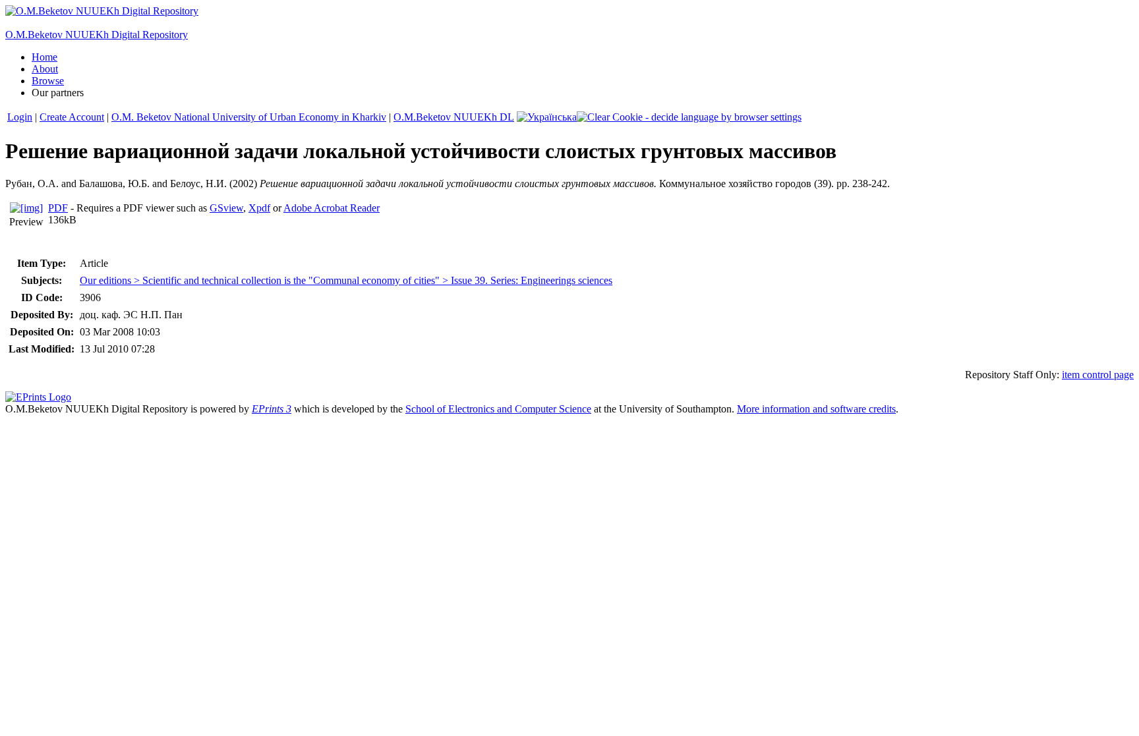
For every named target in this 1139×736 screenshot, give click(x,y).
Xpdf (259, 207)
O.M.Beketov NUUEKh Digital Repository (96, 34)
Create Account (72, 117)
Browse (48, 80)
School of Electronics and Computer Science (498, 408)
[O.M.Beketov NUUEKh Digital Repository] (101, 10)
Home (44, 57)
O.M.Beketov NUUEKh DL (454, 117)
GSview (226, 207)
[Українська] (547, 117)
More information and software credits (816, 408)
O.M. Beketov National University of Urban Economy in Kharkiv (248, 117)
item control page (1098, 374)
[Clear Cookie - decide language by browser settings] (689, 117)
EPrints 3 (271, 408)
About (45, 68)
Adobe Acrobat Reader (331, 207)
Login (19, 117)
